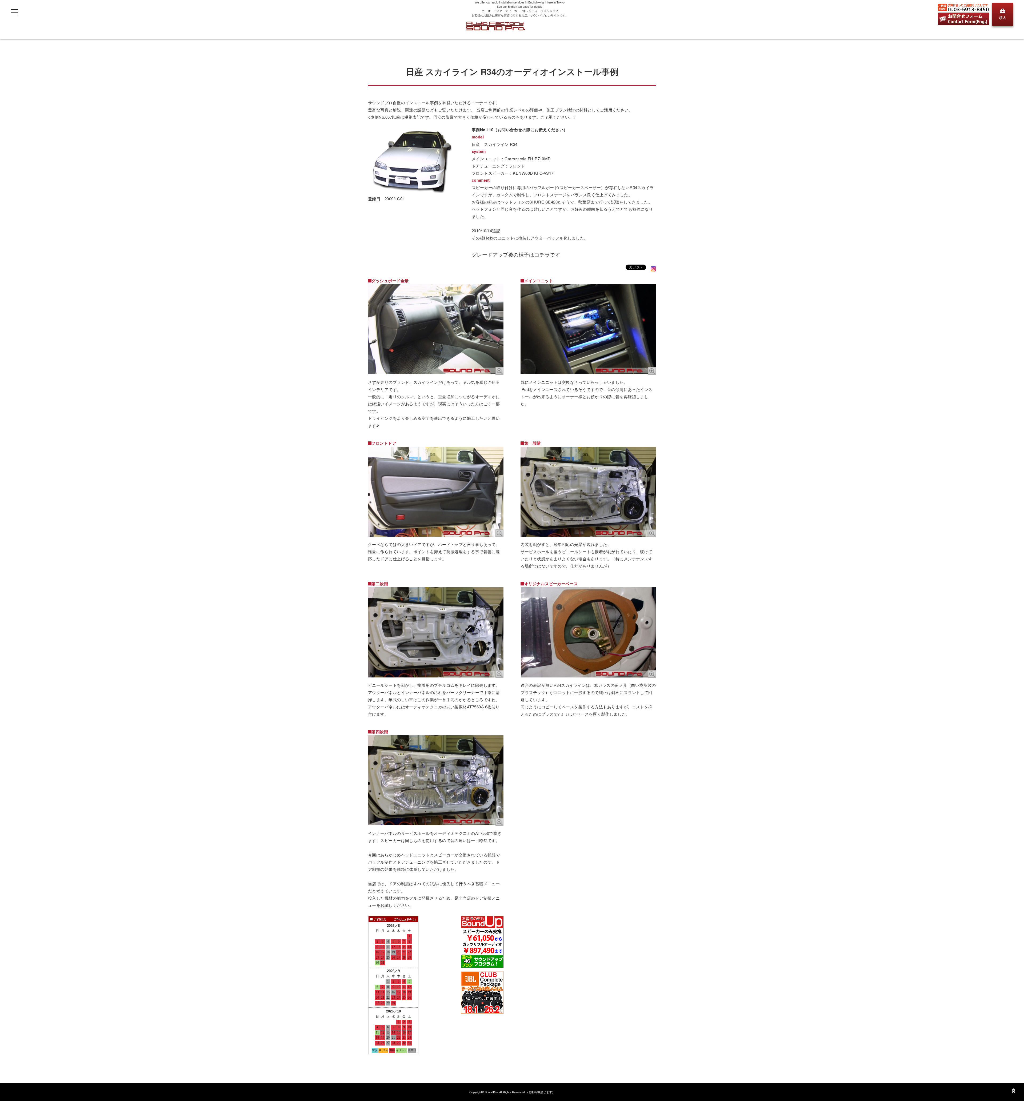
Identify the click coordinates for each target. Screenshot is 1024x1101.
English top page (518, 6)
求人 (1002, 17)
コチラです (547, 254)
